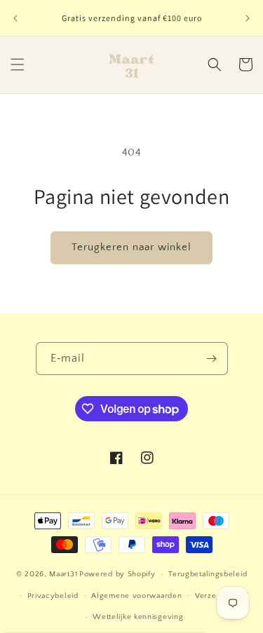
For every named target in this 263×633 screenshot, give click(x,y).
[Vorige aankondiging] (15, 18)
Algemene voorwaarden (136, 596)
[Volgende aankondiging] (247, 18)
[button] (17, 64)
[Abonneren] (211, 358)
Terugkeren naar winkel (131, 247)
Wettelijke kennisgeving (138, 617)
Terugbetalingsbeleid (207, 574)
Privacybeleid (53, 596)
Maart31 (63, 574)
